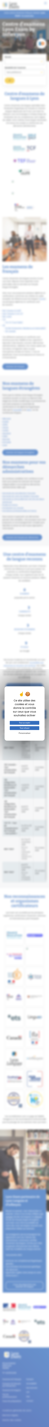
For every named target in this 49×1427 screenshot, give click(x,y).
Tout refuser (24, 728)
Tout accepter (24, 723)
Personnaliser (24, 733)
